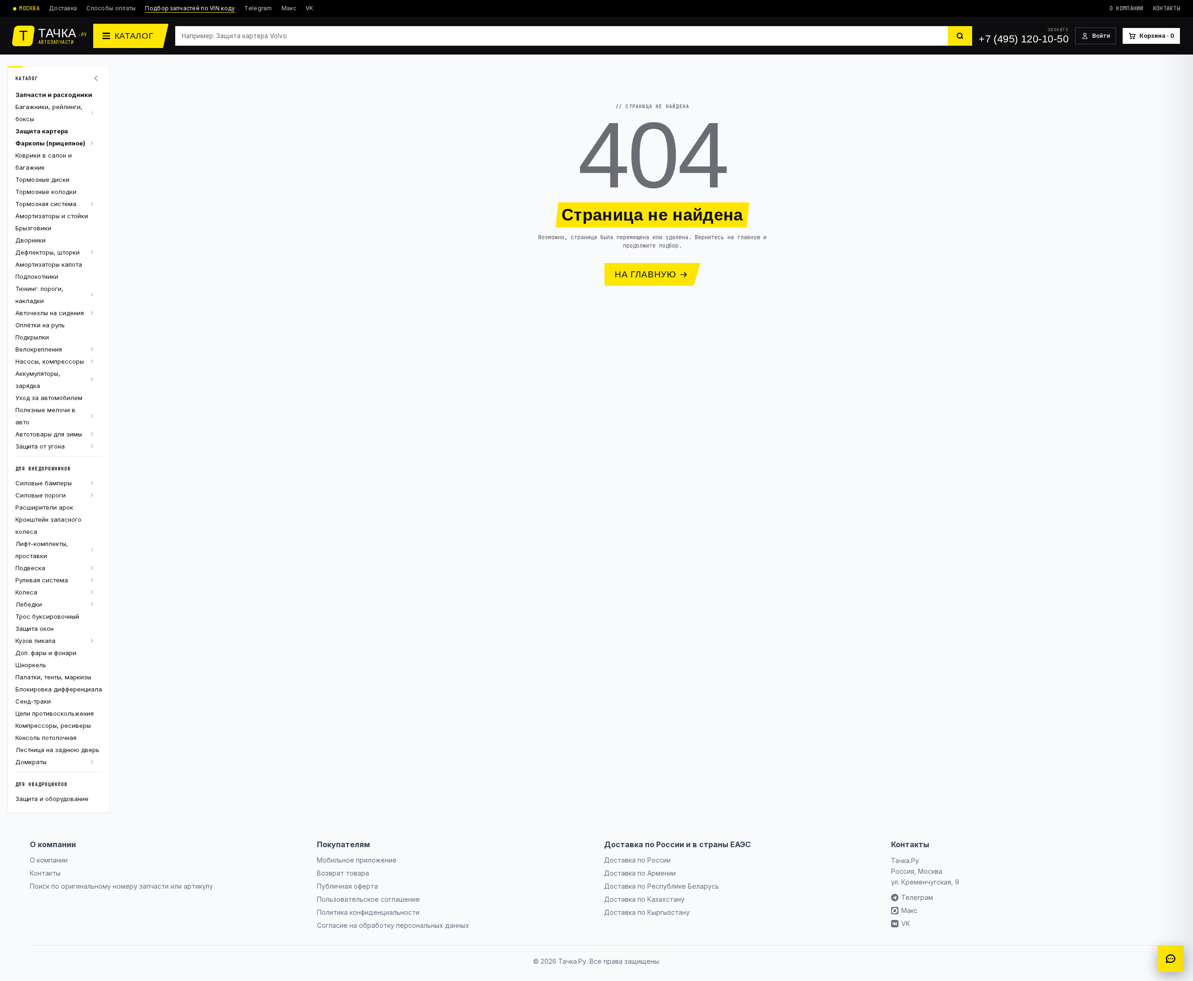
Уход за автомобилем (48, 397)
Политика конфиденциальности (368, 912)
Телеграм (917, 897)
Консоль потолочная (45, 737)
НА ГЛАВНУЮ (645, 274)
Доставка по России (637, 860)
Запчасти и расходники (53, 94)
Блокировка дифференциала (58, 689)
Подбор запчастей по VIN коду (190, 8)
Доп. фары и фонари (45, 652)
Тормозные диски (42, 179)
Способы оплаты (111, 8)
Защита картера (41, 131)
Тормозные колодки (45, 191)
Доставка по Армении (640, 873)
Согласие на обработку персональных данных (393, 925)
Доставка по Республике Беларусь (661, 886)
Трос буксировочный (47, 616)
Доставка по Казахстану (644, 899)
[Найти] (960, 36)
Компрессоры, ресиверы (53, 725)
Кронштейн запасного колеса (48, 525)
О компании (1127, 8)
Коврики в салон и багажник (43, 161)
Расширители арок (44, 507)
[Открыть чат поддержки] (1171, 959)
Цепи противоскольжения (54, 713)
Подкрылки (32, 337)
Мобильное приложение (357, 860)
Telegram (258, 8)
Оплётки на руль (40, 325)
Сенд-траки (33, 701)
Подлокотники (36, 276)
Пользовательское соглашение (368, 899)
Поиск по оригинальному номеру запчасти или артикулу (121, 886)
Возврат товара (343, 873)
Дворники (30, 240)
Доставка (63, 8)
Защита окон (34, 628)
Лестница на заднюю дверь (57, 749)
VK (310, 8)
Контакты (1166, 8)
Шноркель (30, 665)
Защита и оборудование (52, 798)
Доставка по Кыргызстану (647, 912)
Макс (288, 8)
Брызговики (33, 228)
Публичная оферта (347, 886)
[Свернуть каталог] (97, 78)
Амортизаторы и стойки (51, 216)
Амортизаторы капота (48, 264)
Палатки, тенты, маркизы (53, 677)
